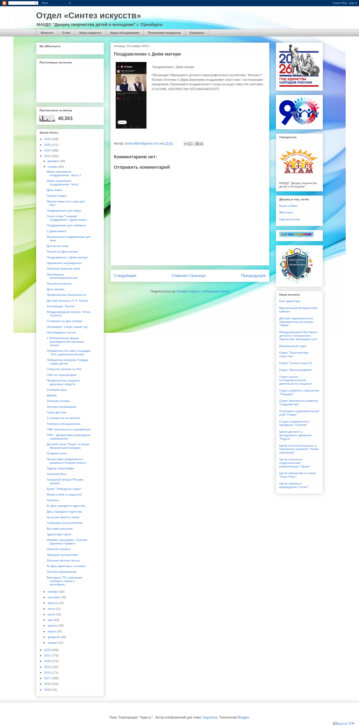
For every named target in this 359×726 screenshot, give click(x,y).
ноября (53, 166)
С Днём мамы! (56, 231)
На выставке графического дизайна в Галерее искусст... (68, 460)
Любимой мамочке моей (63, 268)
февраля (54, 637)
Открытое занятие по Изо (64, 369)
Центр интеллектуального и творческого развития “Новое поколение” (299, 449)
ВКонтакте (286, 212)
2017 (48, 678)
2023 (48, 156)
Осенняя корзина (58, 549)
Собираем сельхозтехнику (65, 522)
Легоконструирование (61, 406)
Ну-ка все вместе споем (63, 517)
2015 (48, 689)
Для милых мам (57, 246)
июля (52, 608)
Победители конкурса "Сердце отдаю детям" (68, 361)
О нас (66, 32)
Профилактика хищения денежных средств (63, 382)
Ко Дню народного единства (66, 505)
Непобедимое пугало (61, 332)
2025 (48, 144)
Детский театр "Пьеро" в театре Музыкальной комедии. (68, 445)
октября (53, 591)
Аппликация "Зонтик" (61, 306)
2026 (48, 139)
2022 (48, 650)
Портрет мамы (57, 195)
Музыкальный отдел (293, 346)
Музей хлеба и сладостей (64, 494)
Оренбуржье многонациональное (62, 276)
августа (53, 603)
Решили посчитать (59, 283)
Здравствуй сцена (59, 534)
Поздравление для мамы (64, 210)
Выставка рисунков (60, 528)
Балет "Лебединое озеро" (64, 489)
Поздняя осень (57, 453)
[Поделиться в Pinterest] (201, 144)
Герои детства (56, 412)
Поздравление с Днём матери (67, 257)
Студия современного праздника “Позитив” (294, 423)
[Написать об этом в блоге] (190, 144)
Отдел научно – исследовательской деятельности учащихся (295, 380)
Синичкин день (57, 389)
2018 (48, 672)
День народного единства (64, 511)
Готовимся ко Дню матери (64, 321)
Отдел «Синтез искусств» (88, 15)
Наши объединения (124, 32)
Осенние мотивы (58, 401)
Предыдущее (253, 275)
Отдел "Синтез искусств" (295, 363)
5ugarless (210, 717)
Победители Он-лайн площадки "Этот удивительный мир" (68, 352)
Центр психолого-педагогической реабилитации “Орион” (295, 463)
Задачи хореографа (60, 468)
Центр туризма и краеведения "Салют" (294, 485)
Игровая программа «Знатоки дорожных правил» (67, 541)
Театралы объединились (64, 423)
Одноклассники (289, 219)
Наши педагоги (90, 32)
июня (52, 614)
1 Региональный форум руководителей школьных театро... (66, 341)
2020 (48, 661)
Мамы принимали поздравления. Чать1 (63, 182)
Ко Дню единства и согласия (66, 566)
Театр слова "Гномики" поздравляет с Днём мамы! (67, 217)
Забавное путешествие (62, 554)
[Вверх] (344, 723)
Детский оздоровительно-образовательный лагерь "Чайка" (296, 322)
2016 (48, 683)
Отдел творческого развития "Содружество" (298, 402)
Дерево (52, 395)
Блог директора (289, 301)
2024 (48, 150)
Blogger (243, 717)
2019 (48, 667)
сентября (54, 597)
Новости (47, 32)
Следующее (125, 275)
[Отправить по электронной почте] (186, 144)
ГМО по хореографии (61, 375)
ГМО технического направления (69, 429)
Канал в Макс (288, 205)
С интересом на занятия (63, 418)
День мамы (54, 190)
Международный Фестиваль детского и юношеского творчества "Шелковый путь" (298, 335)
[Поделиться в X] (194, 144)
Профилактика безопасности (66, 294)
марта (52, 631)
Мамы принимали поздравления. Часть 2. (64, 173)
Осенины (53, 500)
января (53, 642)
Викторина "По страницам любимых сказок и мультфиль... (64, 581)
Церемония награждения (64, 263)
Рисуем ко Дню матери (62, 251)
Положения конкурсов (164, 32)
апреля (53, 625)
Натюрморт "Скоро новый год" (67, 326)
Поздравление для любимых (66, 225)
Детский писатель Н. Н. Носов (67, 300)
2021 (48, 655)
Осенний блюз (56, 474)
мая (51, 620)
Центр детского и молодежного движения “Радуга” (295, 435)
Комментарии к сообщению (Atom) (203, 291)
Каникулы (197, 32)
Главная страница (189, 275)
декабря (54, 161)
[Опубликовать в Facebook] (197, 144)
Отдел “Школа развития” (296, 370)
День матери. (56, 289)
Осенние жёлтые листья (63, 560)
